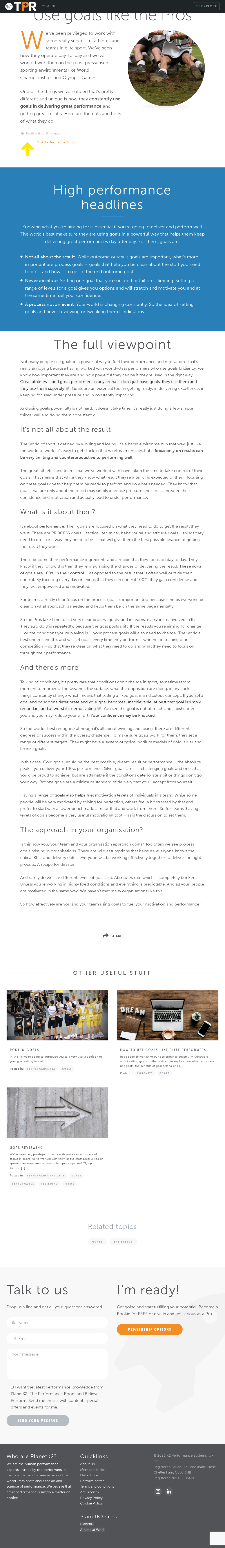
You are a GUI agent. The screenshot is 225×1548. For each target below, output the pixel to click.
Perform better (92, 1481)
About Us (87, 1464)
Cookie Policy (91, 1503)
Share (116, 936)
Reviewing (49, 1183)
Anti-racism (89, 1492)
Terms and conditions (97, 1486)
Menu (51, 6)
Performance (23, 1183)
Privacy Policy (91, 1498)
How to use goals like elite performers (163, 1049)
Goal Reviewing (26, 1147)
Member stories (92, 1470)
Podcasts (145, 1073)
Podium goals (24, 1049)
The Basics (123, 1241)
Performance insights (46, 1175)
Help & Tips (89, 1475)
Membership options (150, 1329)
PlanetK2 (87, 1524)
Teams (69, 1183)
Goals (67, 1068)
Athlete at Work (92, 1530)
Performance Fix (41, 1068)
